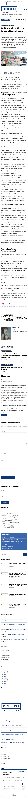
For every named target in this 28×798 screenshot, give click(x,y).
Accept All (22, 794)
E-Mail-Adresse (4, 453)
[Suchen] (25, 554)
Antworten (4, 415)
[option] (19, 20)
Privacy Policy (18, 780)
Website (2, 460)
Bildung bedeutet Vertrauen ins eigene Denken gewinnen (11, 725)
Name (2, 447)
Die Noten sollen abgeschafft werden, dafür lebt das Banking (17, 605)
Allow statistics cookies (9, 786)
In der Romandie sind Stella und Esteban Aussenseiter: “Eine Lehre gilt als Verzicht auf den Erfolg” (17, 574)
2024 (5, 674)
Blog (2, 25)
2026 (5, 671)
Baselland (6, 306)
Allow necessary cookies (9, 784)
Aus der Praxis (4, 650)
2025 (5, 672)
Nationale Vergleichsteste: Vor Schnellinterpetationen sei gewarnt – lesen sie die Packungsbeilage (14, 355)
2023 (5, 676)
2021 (5, 679)
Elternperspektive (5, 657)
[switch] (23, 784)
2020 (5, 681)
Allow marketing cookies (9, 788)
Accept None (5, 794)
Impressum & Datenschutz (18, 1)
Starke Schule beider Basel (21, 306)
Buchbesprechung (5, 655)
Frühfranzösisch (11, 306)
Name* (2, 490)
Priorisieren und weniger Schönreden (17, 594)
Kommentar (3, 431)
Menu (25, 9)
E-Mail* (2, 496)
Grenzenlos (3, 659)
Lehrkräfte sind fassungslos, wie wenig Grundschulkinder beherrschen (18, 585)
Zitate (2, 662)
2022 (5, 678)
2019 (5, 683)
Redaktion (5, 359)
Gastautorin (5, 34)
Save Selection (14, 795)
